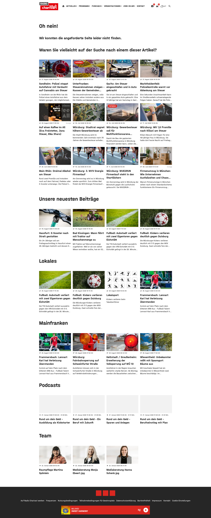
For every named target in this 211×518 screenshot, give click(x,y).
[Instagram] (105, 493)
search (169, 6)
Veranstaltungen (112, 6)
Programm (84, 6)
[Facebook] (98, 493)
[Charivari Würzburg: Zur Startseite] (49, 6)
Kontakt (141, 6)
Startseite (63, 6)
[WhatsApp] (112, 493)
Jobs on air (128, 6)
